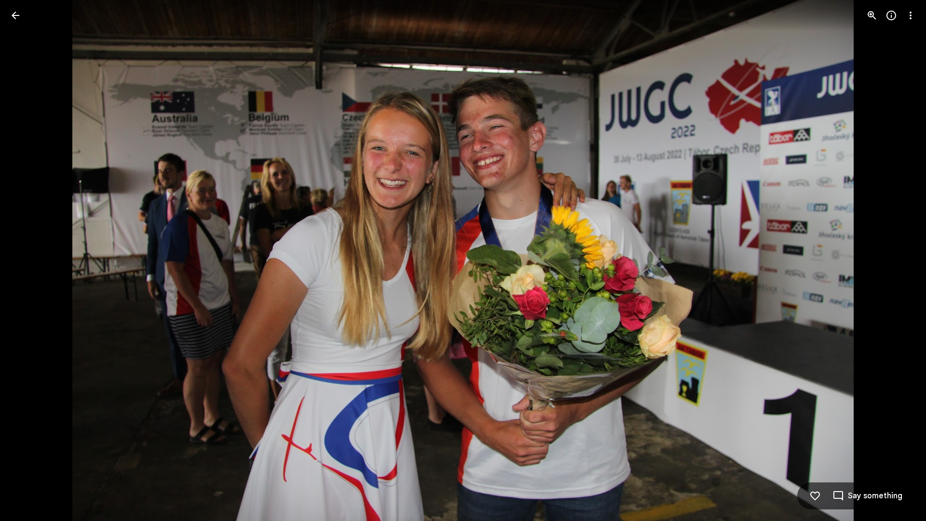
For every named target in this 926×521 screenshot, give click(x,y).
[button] (27, 260)
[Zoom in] (872, 15)
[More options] (910, 15)
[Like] (815, 496)
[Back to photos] (15, 15)
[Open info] (891, 15)
